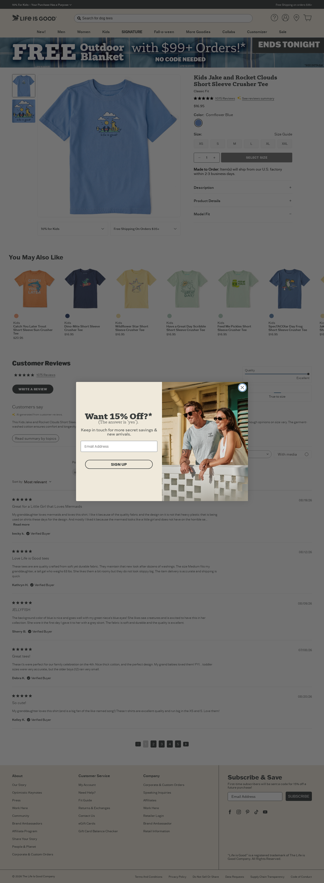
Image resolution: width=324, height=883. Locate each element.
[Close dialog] (242, 387)
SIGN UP (119, 464)
